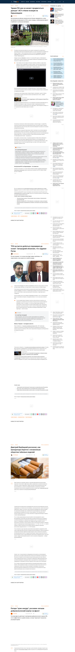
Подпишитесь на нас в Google (46, 16)
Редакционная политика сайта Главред (28, 210)
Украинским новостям (44, 488)
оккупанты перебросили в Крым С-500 (30, 325)
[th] (33, 213)
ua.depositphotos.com (14, 645)
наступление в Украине (23, 649)
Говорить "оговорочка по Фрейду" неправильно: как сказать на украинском (57, 76)
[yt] (37, 213)
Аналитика (32, 1)
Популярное (44, 1)
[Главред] (16, 1)
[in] (46, 213)
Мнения (27, 1)
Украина (58, 12)
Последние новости (56, 81)
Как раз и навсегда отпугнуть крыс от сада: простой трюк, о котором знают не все (58, 59)
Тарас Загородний (29, 417)
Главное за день (55, 6)
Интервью (38, 1)
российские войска (24, 216)
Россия (22, 285)
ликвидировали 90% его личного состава (21, 193)
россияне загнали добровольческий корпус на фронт (35, 347)
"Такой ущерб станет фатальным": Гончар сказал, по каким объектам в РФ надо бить (32, 387)
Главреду (19, 290)
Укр (54, 1)
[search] (63, 2)
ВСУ (18, 216)
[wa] (31, 213)
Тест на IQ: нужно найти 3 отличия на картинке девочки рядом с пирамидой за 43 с (58, 64)
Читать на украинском (45, 5)
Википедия (27, 163)
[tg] (35, 213)
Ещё (63, 56)
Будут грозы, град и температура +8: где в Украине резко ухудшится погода (30, 388)
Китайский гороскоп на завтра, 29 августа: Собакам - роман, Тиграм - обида (58, 68)
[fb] (40, 213)
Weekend (49, 1)
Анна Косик (15, 15)
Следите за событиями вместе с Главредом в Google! (18, 213)
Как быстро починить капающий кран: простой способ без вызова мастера (58, 72)
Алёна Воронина (16, 253)
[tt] (42, 213)
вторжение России (21, 417)
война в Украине (14, 216)
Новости (23, 1)
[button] (11, 1)
